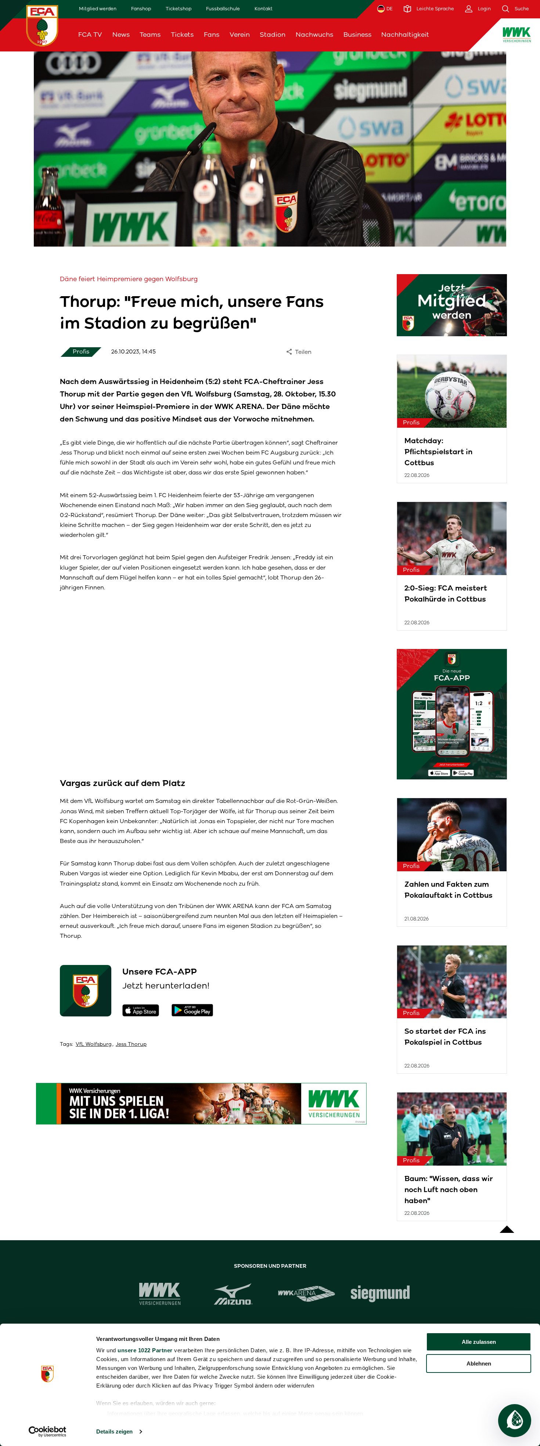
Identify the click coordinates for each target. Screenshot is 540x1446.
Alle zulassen (479, 1342)
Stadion (272, 35)
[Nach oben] (507, 1225)
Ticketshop (178, 8)
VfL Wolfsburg (94, 1044)
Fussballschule (223, 8)
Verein (240, 35)
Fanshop (141, 8)
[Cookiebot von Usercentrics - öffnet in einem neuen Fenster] (47, 1431)
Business (357, 35)
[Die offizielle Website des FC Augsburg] (42, 25)
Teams (150, 35)
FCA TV (90, 35)
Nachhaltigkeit (405, 35)
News (121, 35)
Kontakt (264, 8)
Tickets (182, 35)
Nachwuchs (314, 35)
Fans (211, 35)
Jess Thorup (131, 1044)
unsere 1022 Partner (145, 1350)
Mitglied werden (97, 8)
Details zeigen (114, 1431)
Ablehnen (479, 1363)
